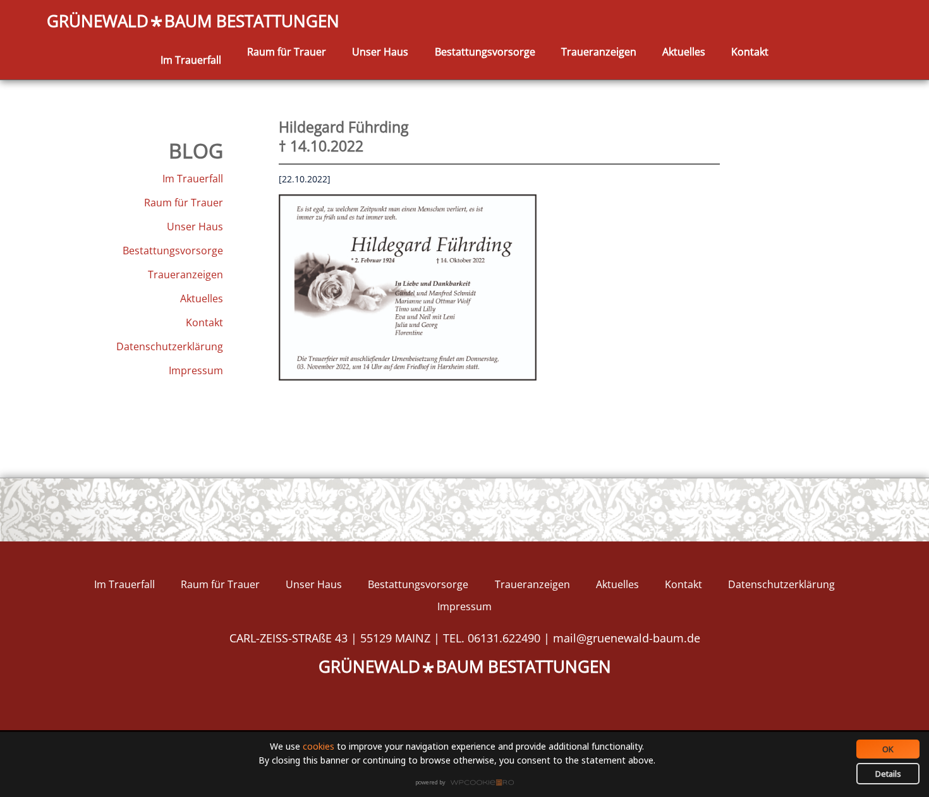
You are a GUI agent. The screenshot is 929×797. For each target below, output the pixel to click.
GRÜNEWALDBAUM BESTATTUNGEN (193, 21)
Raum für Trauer (286, 52)
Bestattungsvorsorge (485, 52)
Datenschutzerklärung (169, 346)
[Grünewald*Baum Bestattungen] (191, 45)
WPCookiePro (468, 783)
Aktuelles (683, 52)
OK (888, 749)
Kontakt (749, 52)
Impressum (196, 370)
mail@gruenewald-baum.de (626, 638)
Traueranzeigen (598, 52)
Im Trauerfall (191, 60)
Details (888, 773)
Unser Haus (380, 52)
